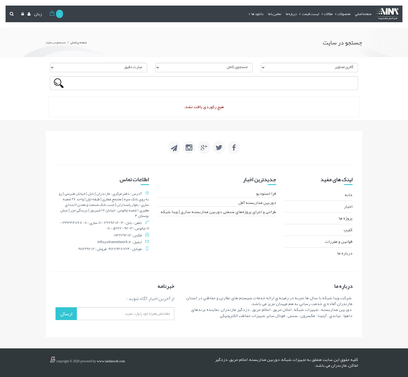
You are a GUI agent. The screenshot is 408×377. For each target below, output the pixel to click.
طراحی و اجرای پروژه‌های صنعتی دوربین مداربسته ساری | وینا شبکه (218, 212)
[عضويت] (28, 14)
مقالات (328, 14)
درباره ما (291, 14)
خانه (348, 195)
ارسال (66, 314)
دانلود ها (257, 14)
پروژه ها (345, 218)
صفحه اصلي (363, 14)
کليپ (348, 230)
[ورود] (22, 14)
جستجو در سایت (56, 42)
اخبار (348, 206)
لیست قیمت (310, 14)
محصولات (343, 14)
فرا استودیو (266, 193)
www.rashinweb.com (111, 361)
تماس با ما (274, 14)
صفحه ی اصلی (78, 42)
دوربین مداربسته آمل (257, 202)
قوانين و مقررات (338, 241)
